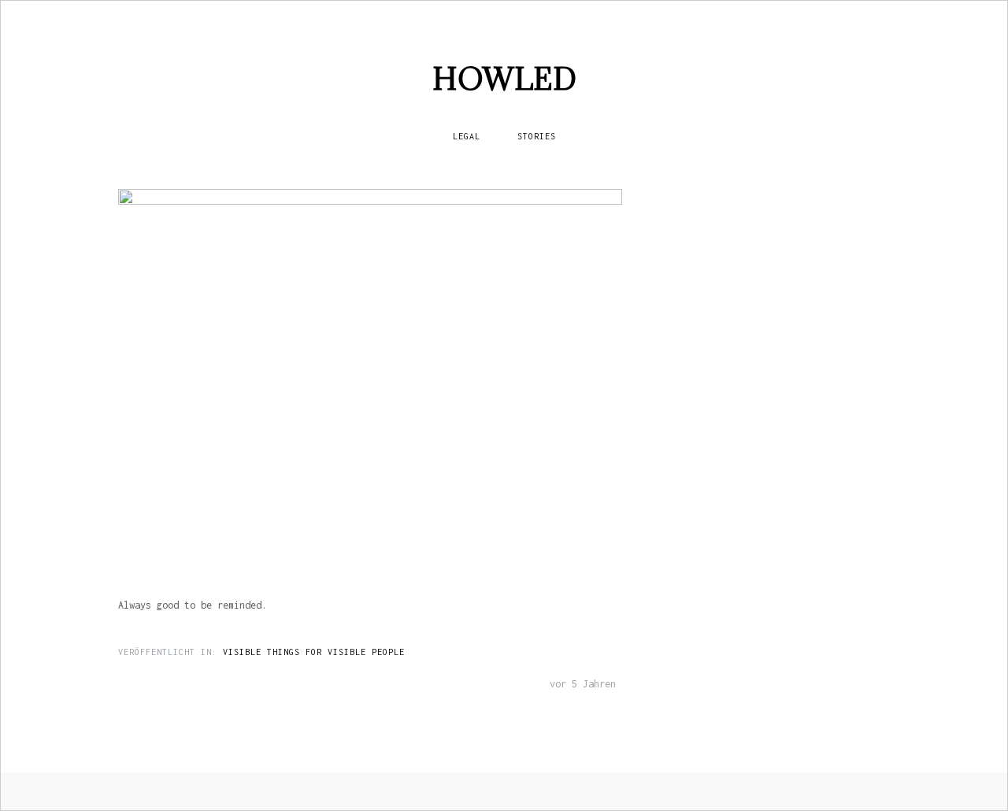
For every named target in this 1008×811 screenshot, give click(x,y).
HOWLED (504, 78)
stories (536, 136)
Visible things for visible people (314, 652)
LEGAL (466, 136)
